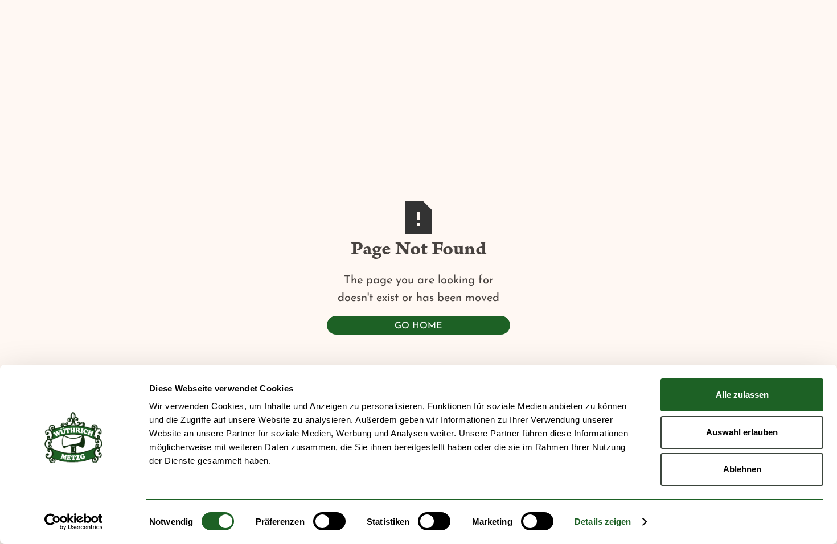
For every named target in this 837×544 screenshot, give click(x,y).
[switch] (329, 521)
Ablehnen (742, 469)
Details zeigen (603, 521)
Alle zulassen (742, 394)
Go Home (418, 326)
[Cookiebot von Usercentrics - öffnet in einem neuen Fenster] (74, 521)
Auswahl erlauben (742, 432)
